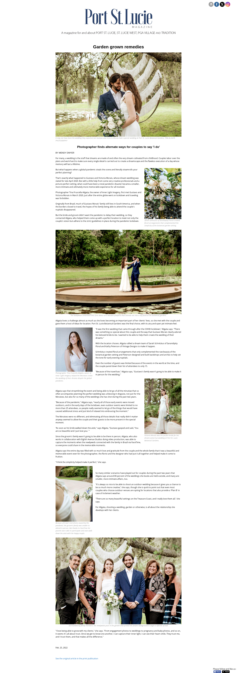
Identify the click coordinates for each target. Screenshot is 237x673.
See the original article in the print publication (77, 658)
